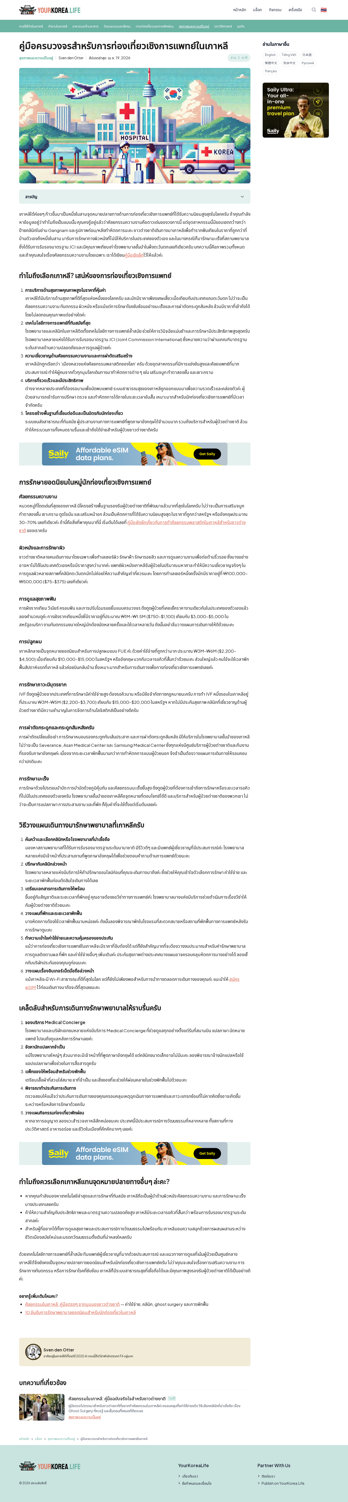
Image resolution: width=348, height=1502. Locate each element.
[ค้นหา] (313, 9)
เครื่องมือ (295, 9)
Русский (308, 63)
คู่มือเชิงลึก (134, 255)
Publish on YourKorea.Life (283, 1483)
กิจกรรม (275, 9)
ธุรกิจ (241, 26)
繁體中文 (271, 63)
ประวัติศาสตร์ (223, 26)
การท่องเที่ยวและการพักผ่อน (155, 26)
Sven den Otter (71, 57)
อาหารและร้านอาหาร (85, 26)
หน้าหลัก (239, 9)
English (270, 55)
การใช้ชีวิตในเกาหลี (31, 26)
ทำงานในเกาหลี (57, 26)
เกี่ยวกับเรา (190, 1476)
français (271, 71)
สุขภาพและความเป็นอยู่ (194, 26)
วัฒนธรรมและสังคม (117, 26)
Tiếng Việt (289, 55)
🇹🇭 (323, 9)
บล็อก (257, 9)
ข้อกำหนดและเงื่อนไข (196, 1483)
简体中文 (289, 63)
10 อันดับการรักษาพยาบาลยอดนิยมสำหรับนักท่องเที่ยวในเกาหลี (80, 1312)
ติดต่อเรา (268, 1476)
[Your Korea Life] (49, 9)
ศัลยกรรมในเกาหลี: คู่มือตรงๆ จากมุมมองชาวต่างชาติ (72, 1304)
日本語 (307, 55)
